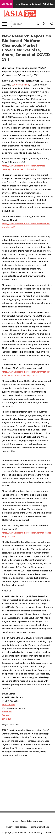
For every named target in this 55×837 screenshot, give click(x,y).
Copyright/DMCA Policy (14, 832)
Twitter (5, 715)
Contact (49, 832)
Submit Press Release (17, 827)
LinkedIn (6, 719)
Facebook (7, 711)
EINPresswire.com (20, 84)
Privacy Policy (35, 832)
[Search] (38, 24)
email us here (8, 704)
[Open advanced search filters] (44, 24)
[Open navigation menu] (4, 23)
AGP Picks (7, 4)
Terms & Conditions (39, 827)
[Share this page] (51, 23)
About (15, 821)
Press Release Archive (32, 821)
